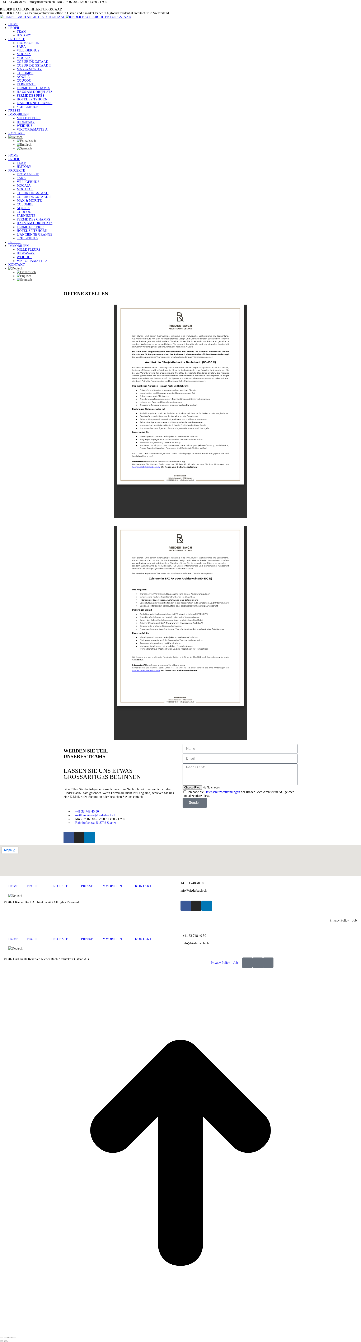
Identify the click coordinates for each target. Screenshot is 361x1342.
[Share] (6, 1337)
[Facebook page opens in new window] (1, 5)
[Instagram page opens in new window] (4, 5)
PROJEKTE (59, 886)
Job (354, 920)
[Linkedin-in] (89, 837)
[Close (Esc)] (1, 1337)
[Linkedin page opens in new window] (6, 5)
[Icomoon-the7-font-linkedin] (268, 962)
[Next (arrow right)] (6, 1341)
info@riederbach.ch (193, 890)
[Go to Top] (180, 1332)
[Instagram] (79, 837)
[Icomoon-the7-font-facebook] (247, 962)
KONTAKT (143, 886)
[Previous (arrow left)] (1, 1341)
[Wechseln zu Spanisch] (189, 148)
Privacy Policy (341, 920)
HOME (13, 886)
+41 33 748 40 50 (192, 883)
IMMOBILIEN (112, 886)
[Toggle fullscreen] (10, 1337)
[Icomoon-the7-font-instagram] (258, 962)
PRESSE (87, 886)
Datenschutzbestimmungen (222, 792)
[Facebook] (69, 837)
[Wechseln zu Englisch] (189, 144)
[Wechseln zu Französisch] (189, 141)
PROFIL (32, 886)
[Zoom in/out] (14, 1337)
